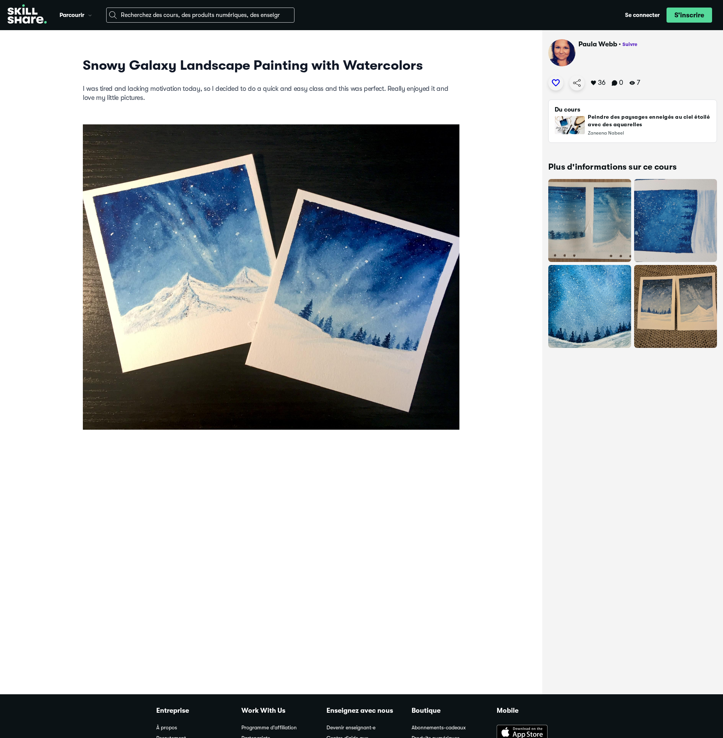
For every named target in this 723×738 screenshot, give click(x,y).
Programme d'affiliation (269, 727)
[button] (90, 14)
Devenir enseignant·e (350, 727)
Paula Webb (597, 44)
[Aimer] (555, 82)
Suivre (629, 44)
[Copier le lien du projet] (576, 82)
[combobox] (200, 15)
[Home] (27, 15)
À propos (166, 727)
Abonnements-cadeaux (439, 727)
